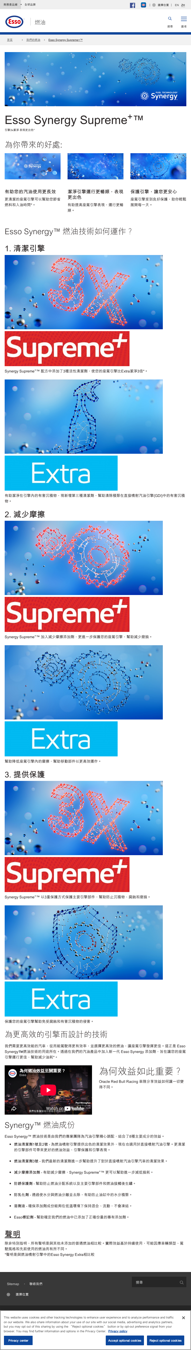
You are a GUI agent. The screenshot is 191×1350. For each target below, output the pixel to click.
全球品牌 (30, 4)
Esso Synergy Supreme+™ (65, 40)
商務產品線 (10, 4)
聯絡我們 (35, 1284)
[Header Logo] (25, 21)
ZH (183, 5)
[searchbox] (154, 1282)
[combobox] (159, 1282)
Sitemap (13, 1284)
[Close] (183, 1318)
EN (177, 5)
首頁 (10, 40)
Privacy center (18, 1340)
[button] (184, 21)
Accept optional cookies (124, 1340)
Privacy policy (117, 1331)
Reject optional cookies (166, 1340)
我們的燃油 (33, 40)
